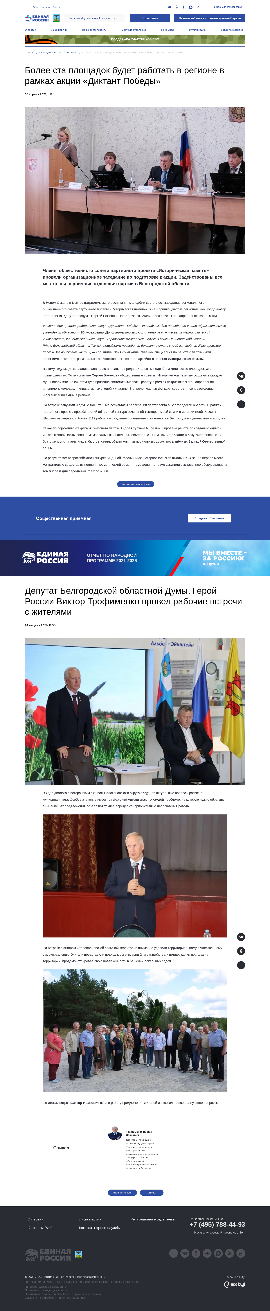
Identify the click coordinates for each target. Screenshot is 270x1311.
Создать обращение (209, 518)
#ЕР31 (152, 1192)
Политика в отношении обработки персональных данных (63, 1294)
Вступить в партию (232, 29)
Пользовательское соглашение (45, 1286)
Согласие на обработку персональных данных (55, 1297)
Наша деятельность (94, 29)
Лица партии (59, 29)
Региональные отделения (152, 1219)
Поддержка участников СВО (135, 39)
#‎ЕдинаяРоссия (122, 1192)
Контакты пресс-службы (99, 1228)
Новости (72, 52)
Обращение (149, 18)
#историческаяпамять (136, 484)
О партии (30, 29)
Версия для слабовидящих (228, 7)
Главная (30, 52)
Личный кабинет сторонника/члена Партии (210, 18)
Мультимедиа (197, 29)
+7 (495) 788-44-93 (217, 1224)
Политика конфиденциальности (46, 1290)
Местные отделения (133, 29)
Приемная (167, 29)
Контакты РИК (40, 1228)
